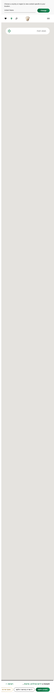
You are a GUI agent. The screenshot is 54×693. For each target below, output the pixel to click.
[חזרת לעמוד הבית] (26, 18)
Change (42, 10)
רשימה (9, 684)
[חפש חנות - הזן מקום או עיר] (12, 31)
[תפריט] (46, 18)
